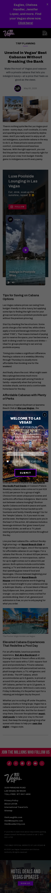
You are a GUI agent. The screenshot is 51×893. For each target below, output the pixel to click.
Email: (10, 449)
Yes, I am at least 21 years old (25, 461)
